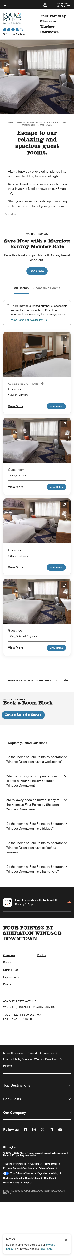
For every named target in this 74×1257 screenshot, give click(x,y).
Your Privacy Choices (21, 1173)
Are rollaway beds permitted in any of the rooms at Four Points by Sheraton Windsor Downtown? (32, 804)
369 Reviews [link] (18, 34)
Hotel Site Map (11, 1182)
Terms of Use (50, 1163)
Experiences (11, 977)
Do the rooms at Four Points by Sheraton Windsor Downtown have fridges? (35, 826)
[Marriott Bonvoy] (61, 4)
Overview (9, 955)
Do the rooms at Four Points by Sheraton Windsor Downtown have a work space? (35, 759)
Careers (34, 1163)
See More (11, 214)
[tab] (21, 288)
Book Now (37, 271)
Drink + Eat (10, 969)
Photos (41, 955)
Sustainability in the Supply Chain (21, 1178)
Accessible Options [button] (24, 383)
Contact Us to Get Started (23, 715)
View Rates (56, 406)
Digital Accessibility (48, 1173)
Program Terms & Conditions (18, 1168)
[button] (45, 5)
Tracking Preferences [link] (14, 1163)
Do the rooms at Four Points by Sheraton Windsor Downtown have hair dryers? (35, 869)
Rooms (7, 962)
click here (46, 1248)
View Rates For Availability (27, 319)
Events (7, 984)
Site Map (49, 1178)
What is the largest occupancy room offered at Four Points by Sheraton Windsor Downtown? (31, 780)
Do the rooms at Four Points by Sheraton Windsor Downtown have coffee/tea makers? (35, 847)
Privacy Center (47, 1168)
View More (15, 406)
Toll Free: (22, 1014)
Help (26, 1182)
